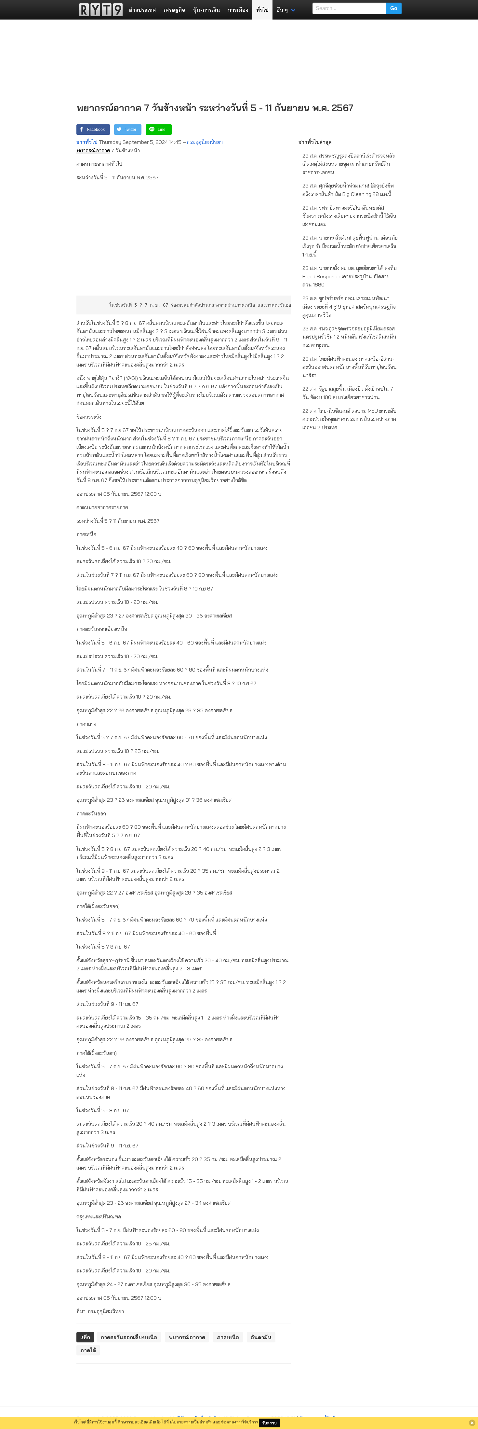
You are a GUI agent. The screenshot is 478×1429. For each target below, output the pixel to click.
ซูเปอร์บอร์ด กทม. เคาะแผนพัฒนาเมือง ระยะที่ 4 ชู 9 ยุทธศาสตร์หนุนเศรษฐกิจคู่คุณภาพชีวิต (349, 306)
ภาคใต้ (88, 1350)
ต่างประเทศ (142, 10)
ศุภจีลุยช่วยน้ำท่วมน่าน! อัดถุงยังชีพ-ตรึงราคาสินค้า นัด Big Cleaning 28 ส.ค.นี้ (349, 189)
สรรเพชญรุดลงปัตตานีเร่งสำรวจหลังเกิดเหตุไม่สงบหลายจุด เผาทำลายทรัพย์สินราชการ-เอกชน (348, 163)
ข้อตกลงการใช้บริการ (239, 1421)
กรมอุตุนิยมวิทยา (205, 142)
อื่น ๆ (282, 10)
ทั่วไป (262, 10)
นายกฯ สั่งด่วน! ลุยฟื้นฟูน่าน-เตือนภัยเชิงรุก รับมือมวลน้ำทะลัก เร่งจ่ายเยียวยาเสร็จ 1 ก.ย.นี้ (350, 245)
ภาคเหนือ (228, 1337)
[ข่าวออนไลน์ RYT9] (99, 10)
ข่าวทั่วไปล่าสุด (315, 142)
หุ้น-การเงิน (206, 10)
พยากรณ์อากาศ (93, 150)
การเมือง (238, 10)
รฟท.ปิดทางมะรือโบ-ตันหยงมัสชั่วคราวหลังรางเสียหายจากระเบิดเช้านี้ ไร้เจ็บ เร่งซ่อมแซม (349, 216)
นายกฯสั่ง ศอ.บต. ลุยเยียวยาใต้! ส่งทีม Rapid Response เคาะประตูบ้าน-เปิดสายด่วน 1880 (349, 276)
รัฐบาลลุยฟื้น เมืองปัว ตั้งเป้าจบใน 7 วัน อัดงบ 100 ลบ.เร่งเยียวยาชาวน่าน (347, 392)
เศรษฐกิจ (174, 10)
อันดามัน (261, 1337)
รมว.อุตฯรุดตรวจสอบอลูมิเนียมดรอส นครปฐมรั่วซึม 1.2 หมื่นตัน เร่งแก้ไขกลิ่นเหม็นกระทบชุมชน (349, 336)
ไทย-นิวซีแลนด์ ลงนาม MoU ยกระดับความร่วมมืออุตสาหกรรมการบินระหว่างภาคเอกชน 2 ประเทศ (349, 419)
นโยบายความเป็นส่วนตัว (191, 1421)
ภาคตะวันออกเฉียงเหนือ (128, 1337)
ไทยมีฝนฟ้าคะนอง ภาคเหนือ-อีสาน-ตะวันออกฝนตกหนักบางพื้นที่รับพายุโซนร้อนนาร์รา (349, 367)
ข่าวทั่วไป (87, 142)
